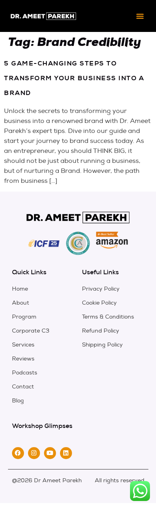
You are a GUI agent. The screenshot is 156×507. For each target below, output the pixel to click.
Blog (18, 400)
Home (20, 288)
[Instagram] (34, 453)
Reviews (23, 358)
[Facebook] (18, 453)
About (20, 302)
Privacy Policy (101, 288)
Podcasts (24, 372)
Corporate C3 (30, 330)
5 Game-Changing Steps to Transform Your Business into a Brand (74, 78)
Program (24, 316)
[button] (140, 16)
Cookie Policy (99, 302)
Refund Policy (100, 330)
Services (23, 344)
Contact (23, 386)
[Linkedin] (66, 453)
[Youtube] (50, 453)
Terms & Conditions (108, 316)
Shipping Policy (102, 344)
